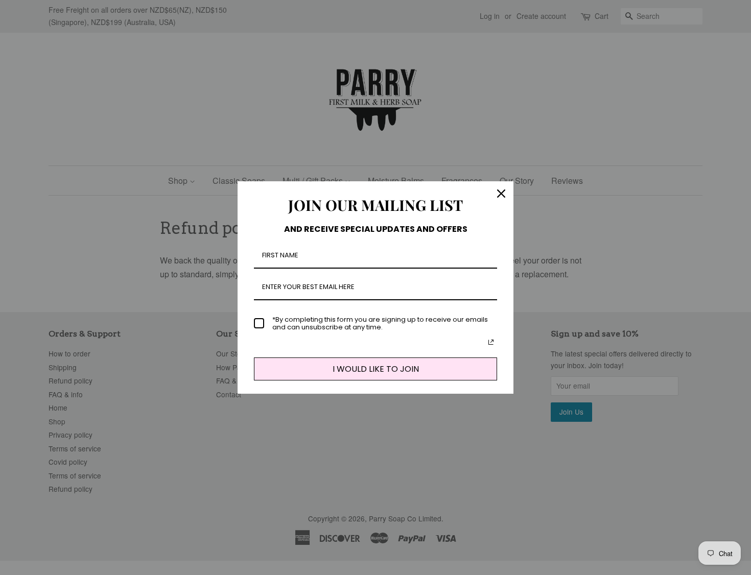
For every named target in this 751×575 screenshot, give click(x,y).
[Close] (501, 193)
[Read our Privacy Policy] (491, 342)
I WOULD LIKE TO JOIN (376, 369)
